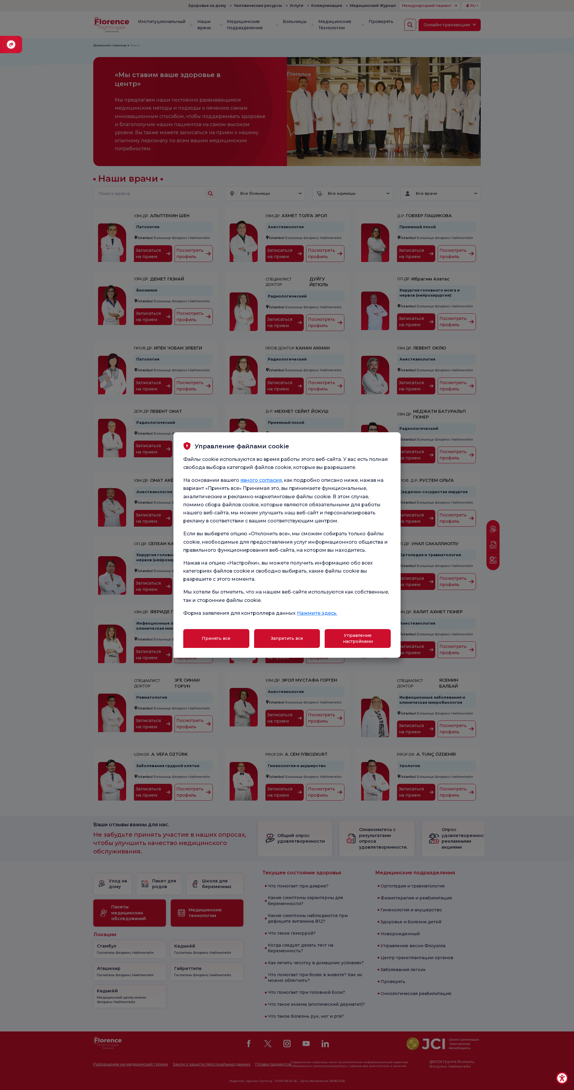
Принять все (216, 638)
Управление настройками (358, 638)
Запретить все (287, 638)
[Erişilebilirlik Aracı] (562, 1078)
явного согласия (261, 480)
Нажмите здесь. (317, 613)
